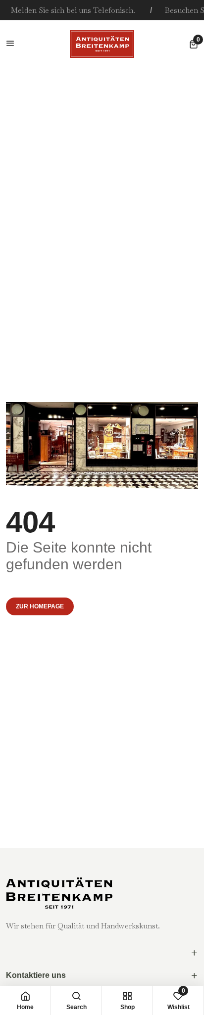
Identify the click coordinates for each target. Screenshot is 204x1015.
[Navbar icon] (10, 44)
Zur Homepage (40, 606)
